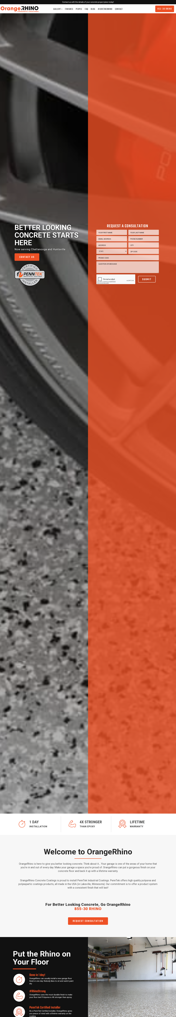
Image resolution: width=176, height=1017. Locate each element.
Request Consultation (88, 921)
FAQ (86, 9)
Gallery (57, 9)
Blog (93, 9)
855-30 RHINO (164, 9)
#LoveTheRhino (105, 9)
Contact (119, 9)
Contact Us (27, 257)
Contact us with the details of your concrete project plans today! (88, 2)
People (79, 9)
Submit (147, 279)
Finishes (69, 9)
